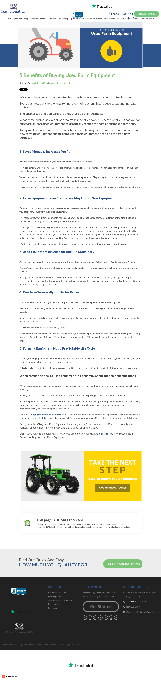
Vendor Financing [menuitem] (123, 19)
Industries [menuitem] (134, 19)
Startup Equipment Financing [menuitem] (17, 19)
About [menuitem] (151, 19)
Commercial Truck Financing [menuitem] (57, 19)
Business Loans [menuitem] (109, 19)
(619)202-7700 (133, 607)
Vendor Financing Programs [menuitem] (60, 600)
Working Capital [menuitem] (55, 596)
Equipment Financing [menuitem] (57, 592)
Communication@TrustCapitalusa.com (143, 612)
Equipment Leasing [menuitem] (77, 19)
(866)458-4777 (141, 601)
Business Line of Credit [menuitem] (93, 19)
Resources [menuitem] (144, 19)
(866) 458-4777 (127, 15)
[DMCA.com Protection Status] (27, 523)
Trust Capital (31, 433)
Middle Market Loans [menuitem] (38, 19)
